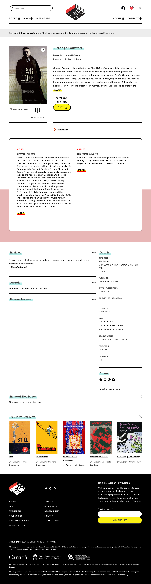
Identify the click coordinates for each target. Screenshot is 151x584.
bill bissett (80, 465)
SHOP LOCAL (62, 130)
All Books (103, 349)
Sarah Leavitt (135, 462)
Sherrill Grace (72, 55)
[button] (43, 50)
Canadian (124, 339)
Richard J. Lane (73, 59)
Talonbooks (104, 311)
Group (11, 567)
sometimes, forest (99, 456)
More (57, 90)
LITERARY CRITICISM (108, 339)
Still (11, 456)
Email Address (105, 509)
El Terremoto (42, 456)
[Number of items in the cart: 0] (139, 8)
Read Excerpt (37, 117)
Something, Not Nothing (128, 456)
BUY (60, 107)
